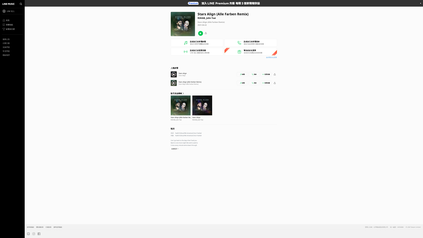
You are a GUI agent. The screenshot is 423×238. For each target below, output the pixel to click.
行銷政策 (48, 227)
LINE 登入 (11, 11)
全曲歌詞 (174, 149)
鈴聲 (243, 74)
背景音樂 (267, 74)
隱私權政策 (39, 227)
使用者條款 (30, 227)
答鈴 (255, 74)
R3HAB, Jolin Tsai (176, 120)
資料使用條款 (58, 227)
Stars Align (183, 73)
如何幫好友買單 (271, 57)
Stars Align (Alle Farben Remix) (190, 82)
